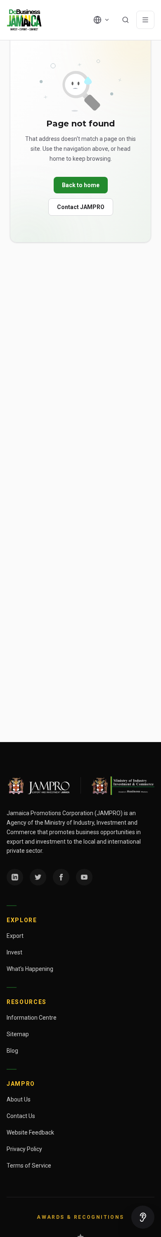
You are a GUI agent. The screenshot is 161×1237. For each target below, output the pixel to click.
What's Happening (30, 969)
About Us (19, 1099)
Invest (14, 952)
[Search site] (125, 20)
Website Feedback (30, 1132)
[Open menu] (145, 20)
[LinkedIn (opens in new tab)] (15, 877)
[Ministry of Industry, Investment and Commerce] (122, 785)
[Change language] (101, 20)
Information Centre (32, 1017)
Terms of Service (29, 1165)
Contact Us (21, 1116)
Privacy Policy (24, 1149)
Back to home (80, 185)
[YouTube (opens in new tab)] (84, 877)
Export (15, 936)
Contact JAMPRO (80, 207)
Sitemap (18, 1034)
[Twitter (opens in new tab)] (38, 877)
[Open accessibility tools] (142, 1217)
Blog (12, 1050)
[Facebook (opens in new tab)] (61, 877)
